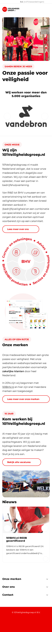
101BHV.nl (8, 387)
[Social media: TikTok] (36, 622)
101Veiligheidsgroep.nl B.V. (27, 612)
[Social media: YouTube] (21, 622)
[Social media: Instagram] (28, 622)
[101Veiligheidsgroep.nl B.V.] (10, 9)
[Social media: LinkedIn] (5, 622)
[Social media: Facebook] (13, 622)
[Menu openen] (47, 9)
